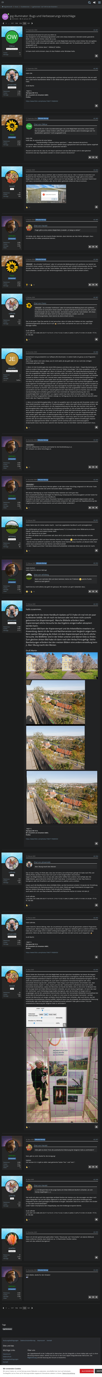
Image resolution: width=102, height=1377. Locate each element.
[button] (99, 2)
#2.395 (96, 918)
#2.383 (96, 118)
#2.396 (96, 970)
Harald (30, 264)
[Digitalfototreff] (3, 2)
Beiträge (5, 54)
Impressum (7, 1354)
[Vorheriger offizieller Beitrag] (93, 157)
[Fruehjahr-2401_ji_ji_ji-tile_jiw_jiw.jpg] (62, 665)
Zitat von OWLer (40, 124)
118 (16, 23)
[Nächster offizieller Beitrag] (96, 157)
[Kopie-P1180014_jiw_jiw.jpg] (62, 797)
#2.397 (96, 1139)
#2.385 (96, 220)
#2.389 (96, 440)
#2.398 (96, 1179)
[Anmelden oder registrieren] (94, 2)
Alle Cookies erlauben (88, 1371)
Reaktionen (6, 91)
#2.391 (96, 520)
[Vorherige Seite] (3, 23)
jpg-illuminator (7, 1329)
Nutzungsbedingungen (10, 1359)
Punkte (5, 53)
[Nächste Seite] (32, 23)
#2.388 (96, 352)
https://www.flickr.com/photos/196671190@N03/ (42, 101)
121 (28, 23)
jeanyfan (30, 445)
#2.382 (96, 68)
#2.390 (96, 480)
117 (12, 23)
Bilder (5, 248)
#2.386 (96, 259)
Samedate (15, 19)
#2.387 (96, 297)
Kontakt (5, 1362)
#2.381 (96, 30)
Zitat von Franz (40, 303)
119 (20, 23)
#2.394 (96, 856)
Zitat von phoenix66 (42, 862)
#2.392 (96, 563)
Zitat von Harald (40, 225)
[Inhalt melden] (96, 55)
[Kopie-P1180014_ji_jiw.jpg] (55, 725)
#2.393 (96, 604)
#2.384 (96, 170)
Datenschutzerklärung (68, 1373)
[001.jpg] (62, 1075)
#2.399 (96, 1232)
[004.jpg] (46, 193)
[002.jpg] (46, 1017)
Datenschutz (7, 1357)
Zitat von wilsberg (41, 574)
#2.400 (96, 1270)
